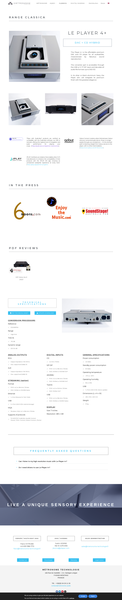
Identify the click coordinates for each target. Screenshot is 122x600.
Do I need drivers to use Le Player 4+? (34, 468)
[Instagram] (65, 591)
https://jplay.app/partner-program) (37, 164)
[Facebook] (57, 591)
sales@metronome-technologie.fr (94, 546)
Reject (93, 596)
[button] (61, 461)
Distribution (93, 3)
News (103, 3)
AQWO (52, 3)
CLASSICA (63, 3)
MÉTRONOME (41, 3)
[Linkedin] (59, 591)
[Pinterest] (62, 591)
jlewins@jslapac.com (61, 548)
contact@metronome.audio (61, 586)
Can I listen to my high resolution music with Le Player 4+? (43, 461)
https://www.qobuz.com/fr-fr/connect (91, 148)
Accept (83, 596)
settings (72, 598)
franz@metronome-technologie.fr (27, 549)
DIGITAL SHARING (78, 3)
